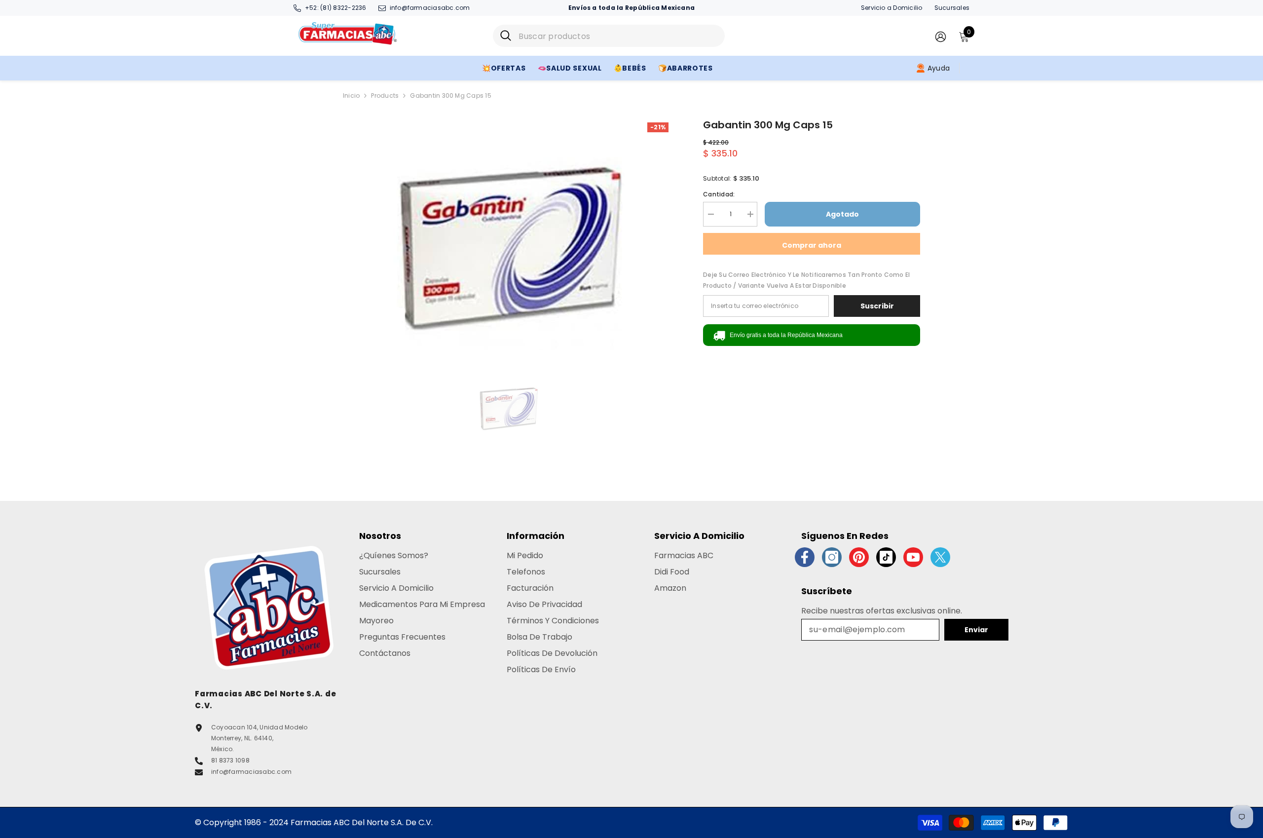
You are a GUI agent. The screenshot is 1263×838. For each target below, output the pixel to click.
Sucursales (951, 7)
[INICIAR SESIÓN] (940, 36)
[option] (508, 240)
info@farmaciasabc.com (430, 7)
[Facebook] (805, 557)
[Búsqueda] (609, 36)
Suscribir (877, 306)
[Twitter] (940, 557)
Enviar (976, 630)
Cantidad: (719, 194)
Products (385, 95)
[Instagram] (832, 557)
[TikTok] (886, 557)
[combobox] (618, 36)
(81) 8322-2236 (343, 7)
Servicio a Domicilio (892, 7)
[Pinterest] (859, 557)
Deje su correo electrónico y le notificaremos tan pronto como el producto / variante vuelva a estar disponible (806, 280)
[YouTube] (913, 557)
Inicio (351, 95)
